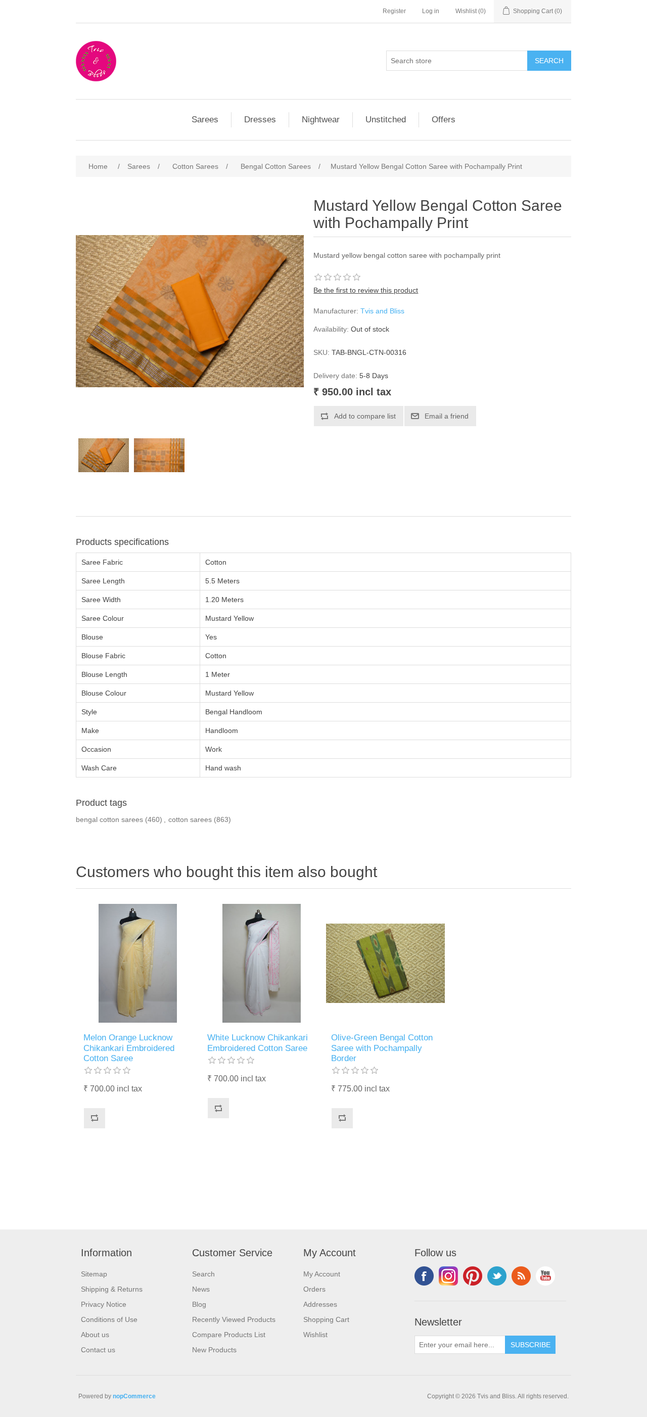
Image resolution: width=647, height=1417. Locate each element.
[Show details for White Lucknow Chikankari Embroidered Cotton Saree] (261, 963)
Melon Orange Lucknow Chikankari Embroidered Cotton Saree (128, 1048)
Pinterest (472, 1276)
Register (394, 11)
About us (95, 1335)
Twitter (496, 1276)
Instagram (448, 1276)
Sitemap (94, 1274)
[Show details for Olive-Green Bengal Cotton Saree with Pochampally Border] (385, 963)
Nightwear (321, 119)
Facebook (424, 1276)
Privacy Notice (103, 1304)
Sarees (205, 119)
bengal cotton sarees (109, 819)
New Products (214, 1350)
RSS (521, 1276)
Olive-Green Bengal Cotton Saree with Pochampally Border (382, 1048)
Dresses (260, 119)
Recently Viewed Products (233, 1319)
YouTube (545, 1276)
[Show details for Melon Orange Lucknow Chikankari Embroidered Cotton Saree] (137, 963)
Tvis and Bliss (382, 311)
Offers (443, 119)
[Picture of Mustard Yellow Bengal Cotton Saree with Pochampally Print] (103, 455)
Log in (430, 11)
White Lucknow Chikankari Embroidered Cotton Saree (257, 1043)
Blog (199, 1304)
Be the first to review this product (365, 290)
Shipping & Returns (112, 1289)
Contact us (98, 1350)
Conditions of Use (109, 1319)
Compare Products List (228, 1335)
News (201, 1289)
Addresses (320, 1304)
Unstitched (385, 119)
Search (203, 1274)
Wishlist (315, 1335)
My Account (321, 1274)
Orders (314, 1289)
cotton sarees (190, 819)
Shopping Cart (326, 1319)
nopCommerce (134, 1396)
